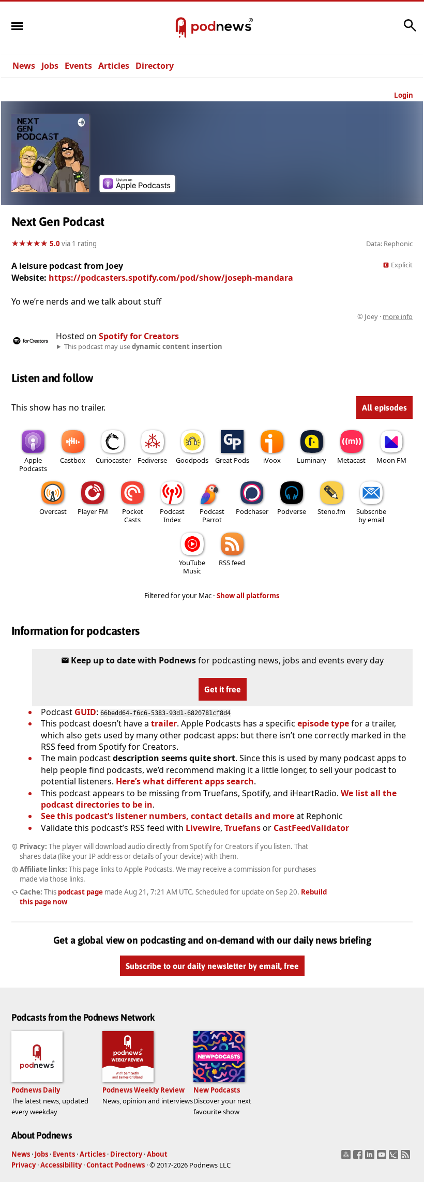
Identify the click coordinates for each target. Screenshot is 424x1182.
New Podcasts (216, 1090)
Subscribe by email (371, 515)
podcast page (80, 892)
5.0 (55, 243)
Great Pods (232, 460)
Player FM (93, 511)
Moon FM (391, 460)
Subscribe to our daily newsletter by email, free (212, 966)
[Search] (410, 30)
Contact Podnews (115, 1165)
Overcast (53, 511)
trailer (164, 723)
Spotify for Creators (139, 336)
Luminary (311, 460)
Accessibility (61, 1165)
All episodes (384, 407)
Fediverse (152, 460)
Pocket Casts (132, 515)
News (23, 65)
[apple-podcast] (137, 188)
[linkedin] (371, 1157)
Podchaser (252, 511)
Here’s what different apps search (185, 781)
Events (78, 65)
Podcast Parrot (212, 515)
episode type (323, 723)
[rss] (407, 1157)
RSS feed (232, 562)
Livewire (203, 828)
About (157, 1154)
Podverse (291, 511)
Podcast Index (172, 515)
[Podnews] (181, 28)
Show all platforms (248, 595)
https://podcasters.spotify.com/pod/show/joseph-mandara (171, 277)
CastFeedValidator (311, 828)
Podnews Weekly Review (143, 1090)
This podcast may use (143, 346)
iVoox (272, 460)
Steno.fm (331, 511)
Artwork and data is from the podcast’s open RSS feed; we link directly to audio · (249, 316)
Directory (154, 65)
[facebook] (359, 1157)
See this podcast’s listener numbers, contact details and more (167, 816)
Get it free (222, 689)
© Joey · (385, 316)
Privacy (23, 1165)
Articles (113, 65)
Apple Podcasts (33, 464)
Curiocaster (113, 460)
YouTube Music (192, 566)
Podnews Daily (35, 1090)
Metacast (351, 460)
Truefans (242, 828)
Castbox (72, 460)
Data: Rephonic (389, 243)
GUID (85, 712)
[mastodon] (347, 1157)
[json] (395, 1157)
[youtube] (383, 1157)
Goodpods (192, 460)
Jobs (49, 65)
